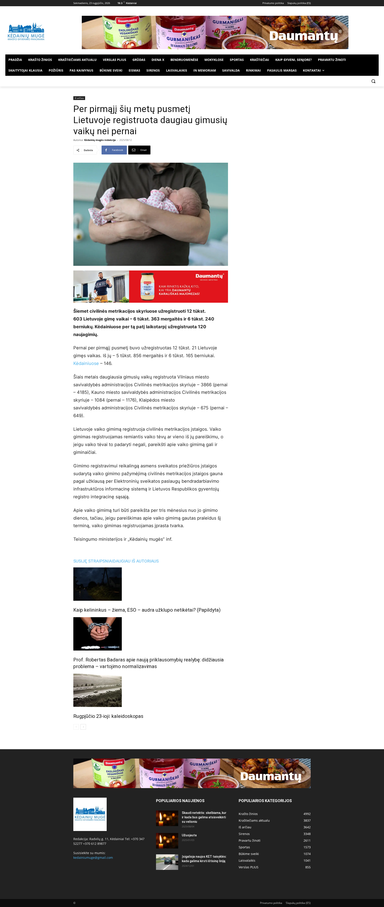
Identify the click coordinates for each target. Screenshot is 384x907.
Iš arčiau (79, 98)
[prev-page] (76, 727)
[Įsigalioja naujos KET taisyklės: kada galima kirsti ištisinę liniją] (167, 862)
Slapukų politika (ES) (298, 903)
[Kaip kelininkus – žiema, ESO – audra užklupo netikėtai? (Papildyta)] (150, 584)
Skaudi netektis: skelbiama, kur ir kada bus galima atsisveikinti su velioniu (204, 817)
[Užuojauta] (167, 841)
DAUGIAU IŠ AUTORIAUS (136, 561)
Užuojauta (189, 835)
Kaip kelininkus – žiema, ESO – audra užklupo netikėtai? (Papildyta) (147, 610)
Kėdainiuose (86, 363)
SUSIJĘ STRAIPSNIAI (93, 561)
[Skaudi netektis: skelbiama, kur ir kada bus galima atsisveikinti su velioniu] (167, 818)
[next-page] (83, 727)
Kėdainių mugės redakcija (100, 140)
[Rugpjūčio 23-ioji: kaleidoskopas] (150, 690)
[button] (373, 81)
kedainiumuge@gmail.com (93, 857)
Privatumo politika (271, 903)
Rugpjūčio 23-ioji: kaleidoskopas (108, 716)
